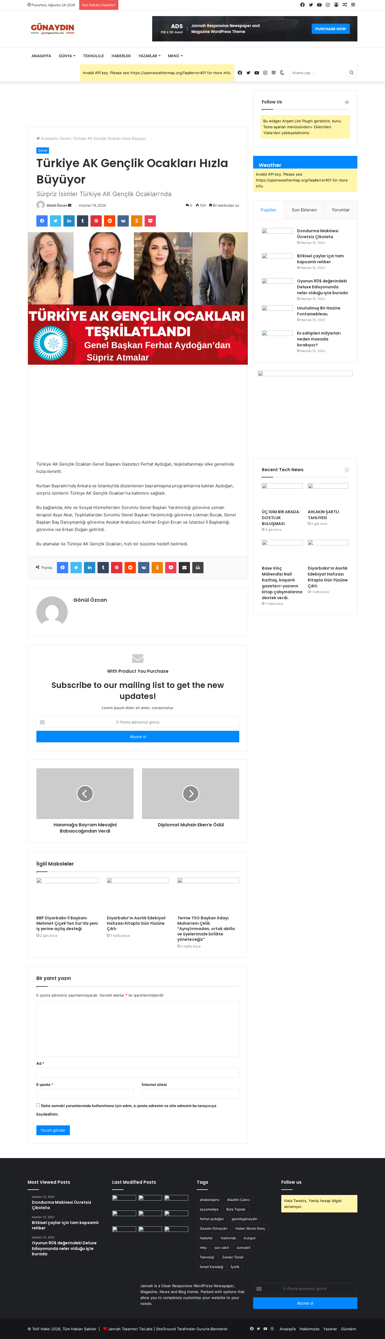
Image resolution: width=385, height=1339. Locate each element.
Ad (40, 1063)
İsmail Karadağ (211, 1267)
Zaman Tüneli (233, 1257)
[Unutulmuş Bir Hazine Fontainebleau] (277, 315)
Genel (65, 138)
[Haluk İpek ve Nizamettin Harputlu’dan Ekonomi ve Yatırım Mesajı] (124, 1233)
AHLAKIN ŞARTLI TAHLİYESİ (323, 515)
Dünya (65, 56)
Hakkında (228, 1238)
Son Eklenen (304, 210)
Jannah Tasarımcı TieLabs (130, 1329)
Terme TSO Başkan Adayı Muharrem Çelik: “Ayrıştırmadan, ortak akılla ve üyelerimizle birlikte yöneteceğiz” (206, 928)
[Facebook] (42, 221)
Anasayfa (41, 56)
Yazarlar (147, 56)
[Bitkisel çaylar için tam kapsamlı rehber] (277, 263)
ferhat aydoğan (212, 1219)
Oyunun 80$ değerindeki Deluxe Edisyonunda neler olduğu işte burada (322, 287)
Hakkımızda (309, 1329)
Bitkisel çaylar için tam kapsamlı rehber (320, 259)
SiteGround (166, 1329)
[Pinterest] (96, 221)
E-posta (44, 1084)
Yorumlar (341, 210)
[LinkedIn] (69, 221)
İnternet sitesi (154, 1084)
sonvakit (243, 1247)
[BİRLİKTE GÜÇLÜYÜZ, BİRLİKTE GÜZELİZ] (176, 1233)
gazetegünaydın (244, 1219)
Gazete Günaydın (213, 1228)
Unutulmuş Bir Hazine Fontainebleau (318, 311)
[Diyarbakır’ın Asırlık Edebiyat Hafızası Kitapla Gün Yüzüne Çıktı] (138, 895)
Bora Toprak (235, 1209)
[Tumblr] (82, 221)
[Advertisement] (137, 412)
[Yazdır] (197, 567)
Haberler (121, 56)
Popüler (268, 210)
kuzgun (250, 1238)
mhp (203, 1247)
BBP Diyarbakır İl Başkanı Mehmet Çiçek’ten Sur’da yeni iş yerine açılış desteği (67, 923)
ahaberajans (209, 1200)
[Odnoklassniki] (136, 221)
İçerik (235, 1267)
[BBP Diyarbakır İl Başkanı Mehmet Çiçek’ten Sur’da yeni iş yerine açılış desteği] (67, 895)
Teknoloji (93, 56)
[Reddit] (109, 221)
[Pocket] (150, 221)
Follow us (291, 1182)
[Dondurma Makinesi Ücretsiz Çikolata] (277, 238)
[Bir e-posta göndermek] (69, 205)
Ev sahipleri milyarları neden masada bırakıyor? (319, 339)
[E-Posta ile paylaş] (184, 567)
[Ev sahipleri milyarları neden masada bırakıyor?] (277, 340)
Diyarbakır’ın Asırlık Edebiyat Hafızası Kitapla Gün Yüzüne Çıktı (136, 923)
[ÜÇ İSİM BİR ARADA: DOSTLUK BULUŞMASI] (282, 494)
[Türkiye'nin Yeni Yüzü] (52, 29)
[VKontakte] (123, 221)
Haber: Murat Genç (250, 1228)
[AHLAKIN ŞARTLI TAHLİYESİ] (328, 494)
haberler (206, 1238)
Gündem (348, 1329)
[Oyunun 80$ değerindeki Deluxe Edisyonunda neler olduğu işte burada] (277, 288)
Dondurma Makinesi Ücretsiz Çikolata (317, 234)
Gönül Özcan (57, 205)
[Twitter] (55, 221)
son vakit (221, 1247)
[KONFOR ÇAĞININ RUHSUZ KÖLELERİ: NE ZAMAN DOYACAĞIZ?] (176, 1217)
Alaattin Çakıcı (238, 1200)
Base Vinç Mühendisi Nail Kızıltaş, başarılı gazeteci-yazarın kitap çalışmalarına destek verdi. (282, 583)
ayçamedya (209, 1209)
